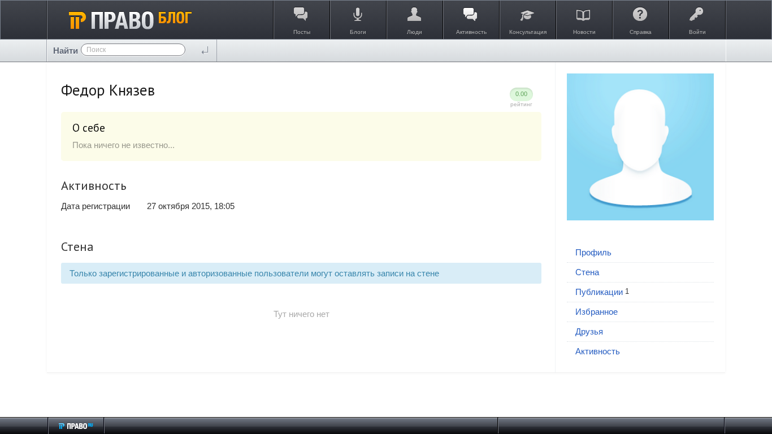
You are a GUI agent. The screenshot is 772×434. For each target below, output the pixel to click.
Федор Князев (108, 89)
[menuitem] (640, 253)
